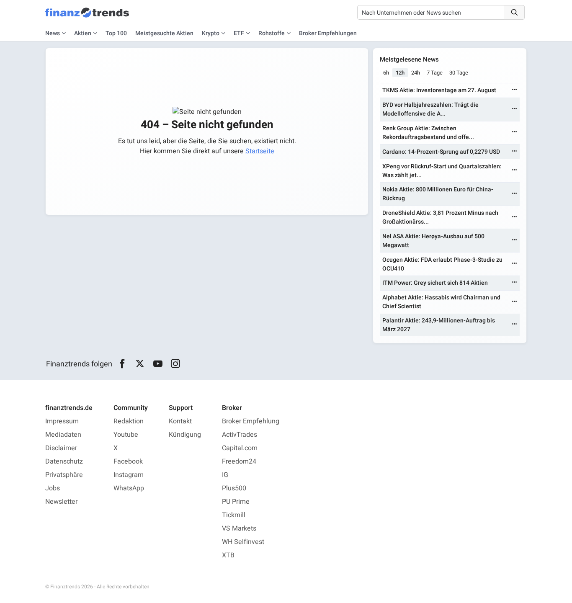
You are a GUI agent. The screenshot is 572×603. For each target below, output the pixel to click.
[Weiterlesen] (514, 90)
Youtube (125, 435)
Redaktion (128, 421)
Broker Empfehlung (250, 421)
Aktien (82, 33)
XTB (228, 555)
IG (225, 475)
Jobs (52, 488)
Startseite (259, 151)
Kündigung (185, 435)
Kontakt (180, 421)
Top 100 (116, 33)
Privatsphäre (64, 475)
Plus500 (234, 488)
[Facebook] (122, 364)
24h (415, 73)
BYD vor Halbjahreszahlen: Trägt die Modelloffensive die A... (430, 109)
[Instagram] (175, 364)
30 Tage (458, 73)
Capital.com (240, 448)
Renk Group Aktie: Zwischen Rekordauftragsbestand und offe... (428, 133)
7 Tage (435, 73)
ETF (239, 33)
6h (386, 73)
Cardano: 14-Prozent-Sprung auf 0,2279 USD (441, 151)
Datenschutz (64, 461)
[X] (140, 364)
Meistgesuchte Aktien (164, 33)
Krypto (210, 33)
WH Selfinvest (243, 542)
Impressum (62, 421)
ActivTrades (239, 435)
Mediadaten (63, 435)
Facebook (128, 461)
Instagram (128, 475)
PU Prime (236, 502)
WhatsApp (128, 488)
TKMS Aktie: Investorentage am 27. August (439, 90)
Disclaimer (61, 448)
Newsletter (61, 502)
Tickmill (233, 515)
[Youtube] (157, 364)
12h (400, 73)
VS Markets (239, 528)
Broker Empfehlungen (328, 33)
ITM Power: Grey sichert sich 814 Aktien (435, 282)
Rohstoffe (271, 33)
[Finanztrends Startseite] (87, 17)
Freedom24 (239, 461)
